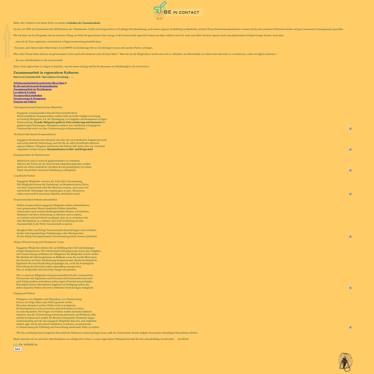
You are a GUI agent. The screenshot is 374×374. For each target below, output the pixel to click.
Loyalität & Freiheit (24, 92)
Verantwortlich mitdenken (27, 95)
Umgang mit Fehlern (24, 101)
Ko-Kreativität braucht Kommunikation (35, 86)
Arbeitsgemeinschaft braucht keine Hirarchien (39, 82)
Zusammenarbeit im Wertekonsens (32, 89)
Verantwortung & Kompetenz (29, 98)
